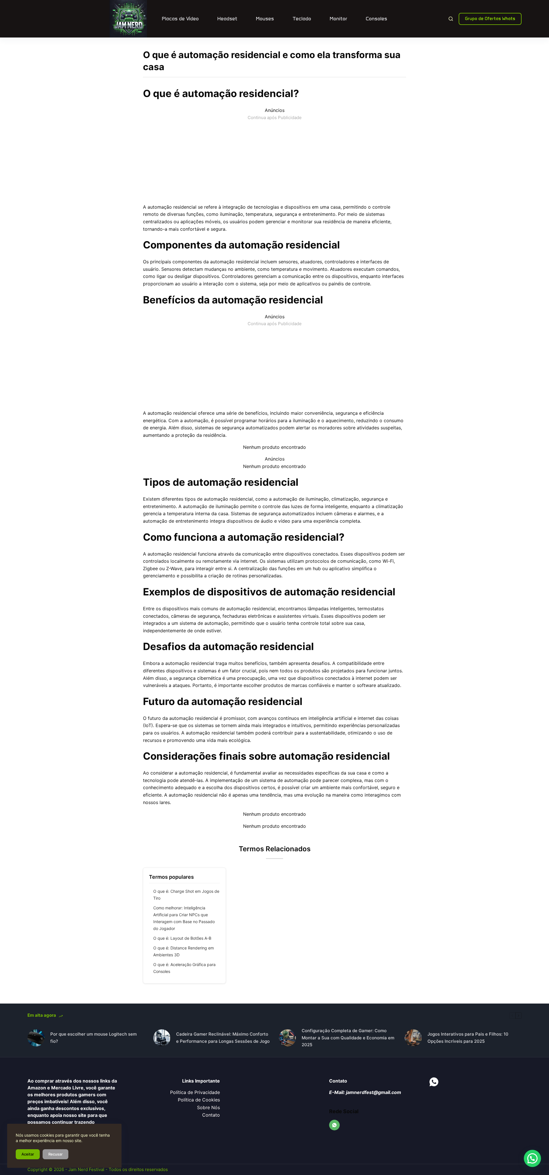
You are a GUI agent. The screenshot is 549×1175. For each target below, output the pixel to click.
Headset (227, 18)
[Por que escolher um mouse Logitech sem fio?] (36, 1037)
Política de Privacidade (195, 1092)
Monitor (338, 18)
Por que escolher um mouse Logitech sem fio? (93, 1037)
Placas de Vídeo (180, 18)
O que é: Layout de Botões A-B (182, 938)
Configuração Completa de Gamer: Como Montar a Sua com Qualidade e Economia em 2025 (348, 1038)
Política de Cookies (199, 1100)
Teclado (302, 18)
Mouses (265, 18)
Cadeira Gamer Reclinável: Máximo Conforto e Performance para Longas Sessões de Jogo (223, 1037)
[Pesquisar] (451, 19)
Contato (211, 1115)
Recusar (55, 1154)
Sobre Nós (208, 1107)
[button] (532, 1158)
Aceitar (27, 1154)
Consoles (376, 18)
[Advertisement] (274, 161)
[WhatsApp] (334, 1125)
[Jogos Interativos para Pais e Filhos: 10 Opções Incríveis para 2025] (413, 1037)
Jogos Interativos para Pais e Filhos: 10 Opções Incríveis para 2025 (467, 1037)
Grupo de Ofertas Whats (490, 18)
